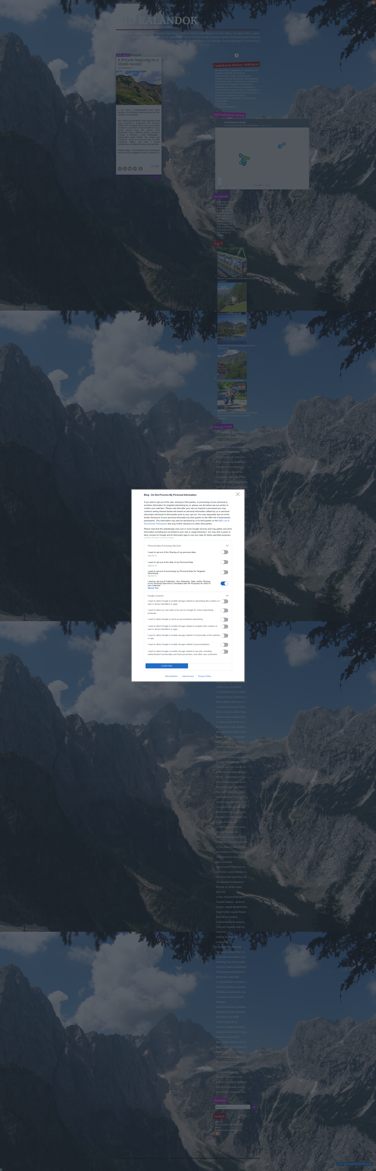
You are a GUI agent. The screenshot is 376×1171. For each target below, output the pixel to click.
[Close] (239, 495)
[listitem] (188, 545)
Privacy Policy (204, 676)
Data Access (188, 676)
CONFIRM (166, 666)
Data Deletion (171, 676)
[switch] (224, 552)
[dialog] (188, 585)
